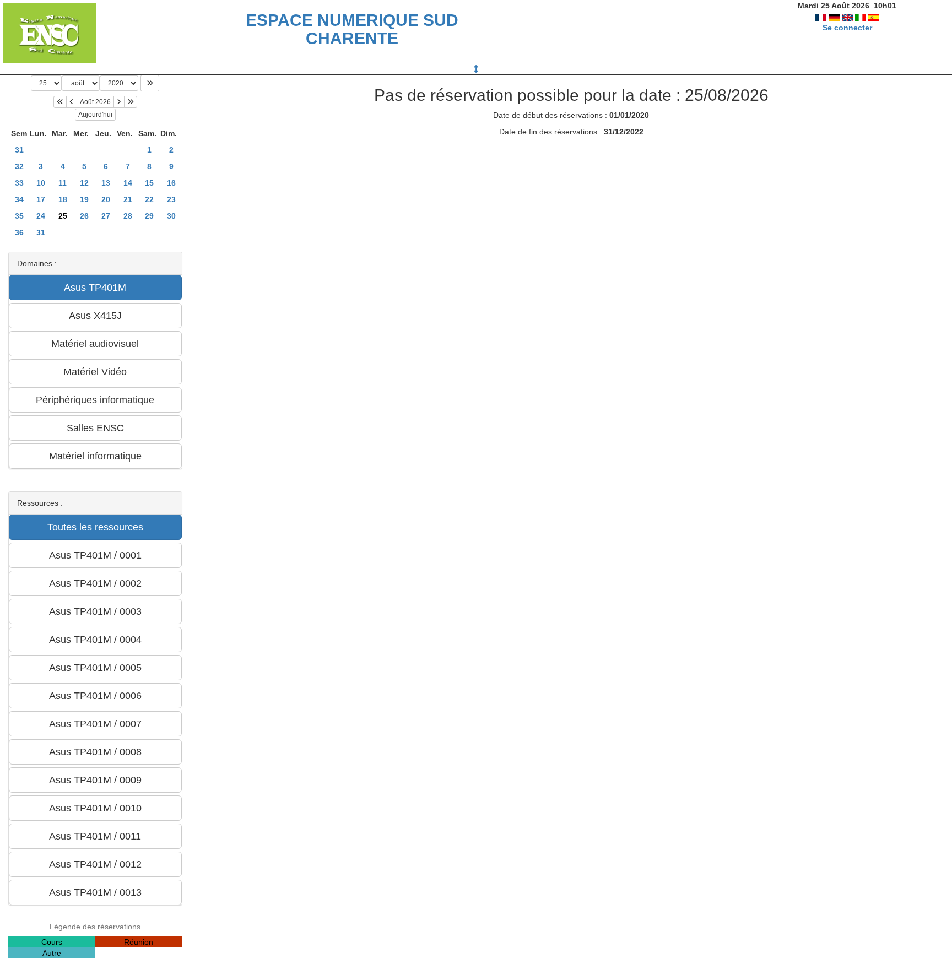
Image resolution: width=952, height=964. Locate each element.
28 (127, 216)
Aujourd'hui (95, 114)
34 (19, 199)
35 (19, 216)
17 (40, 199)
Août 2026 (95, 102)
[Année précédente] (60, 102)
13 (105, 182)
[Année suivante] (130, 102)
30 (171, 216)
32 (19, 166)
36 (19, 232)
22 (149, 199)
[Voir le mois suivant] (119, 102)
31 (19, 149)
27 (105, 216)
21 (127, 199)
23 (171, 199)
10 (40, 182)
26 (84, 216)
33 (19, 182)
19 (84, 199)
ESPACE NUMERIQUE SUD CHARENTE (352, 29)
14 (127, 182)
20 (105, 199)
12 (84, 182)
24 (40, 216)
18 (62, 199)
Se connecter (847, 27)
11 (62, 182)
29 (149, 216)
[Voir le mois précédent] (71, 102)
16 (171, 182)
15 (149, 182)
